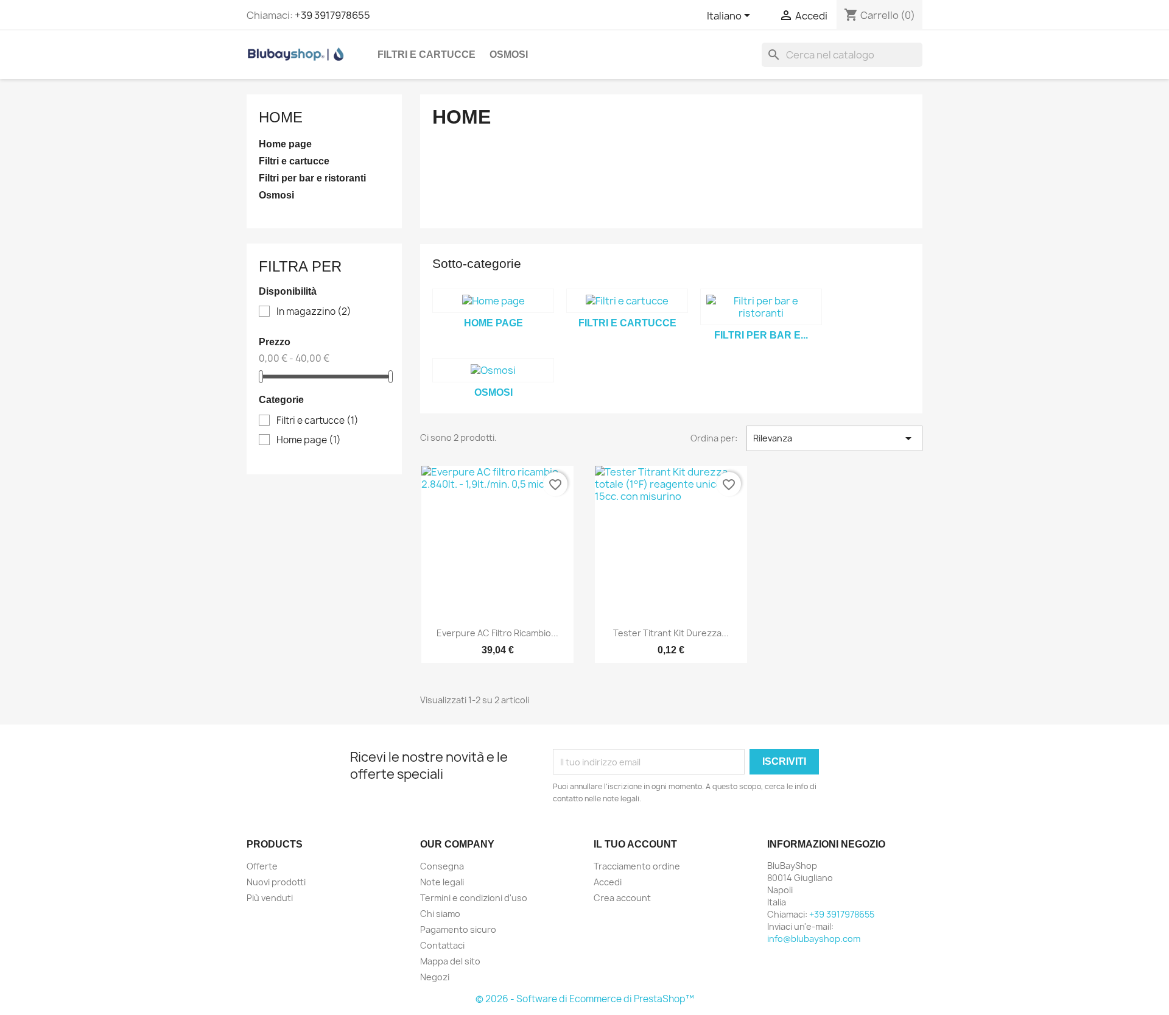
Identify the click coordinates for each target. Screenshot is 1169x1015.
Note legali (442, 882)
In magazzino (313, 312)
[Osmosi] (493, 370)
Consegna (442, 866)
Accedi (608, 882)
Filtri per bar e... (761, 335)
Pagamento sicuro (458, 929)
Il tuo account (635, 844)
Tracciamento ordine (637, 866)
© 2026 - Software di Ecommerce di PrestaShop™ (585, 998)
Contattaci (442, 945)
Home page (285, 144)
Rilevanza (834, 438)
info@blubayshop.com (813, 938)
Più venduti (270, 898)
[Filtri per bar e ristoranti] (761, 307)
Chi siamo (440, 913)
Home (281, 117)
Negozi (434, 977)
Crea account (622, 898)
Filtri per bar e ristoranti (312, 178)
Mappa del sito (450, 961)
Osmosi (509, 54)
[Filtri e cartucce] (627, 301)
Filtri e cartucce (426, 54)
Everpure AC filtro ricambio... (497, 633)
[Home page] (493, 301)
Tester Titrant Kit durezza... (671, 633)
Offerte (262, 866)
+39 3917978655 (332, 15)
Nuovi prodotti (276, 882)
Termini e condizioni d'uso (473, 898)
